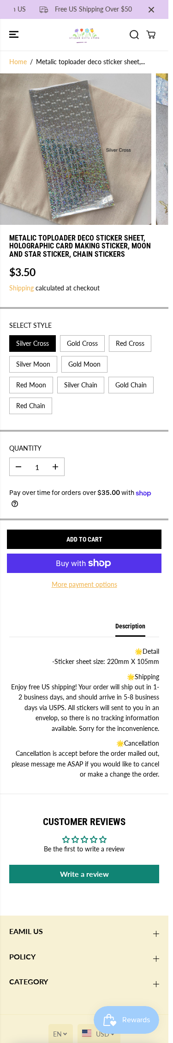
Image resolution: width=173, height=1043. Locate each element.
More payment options (84, 584)
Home (18, 62)
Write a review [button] (84, 873)
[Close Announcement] (151, 10)
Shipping (21, 288)
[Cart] (151, 34)
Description (130, 626)
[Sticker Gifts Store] (84, 34)
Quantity (25, 448)
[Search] (134, 34)
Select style (30, 325)
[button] (14, 34)
